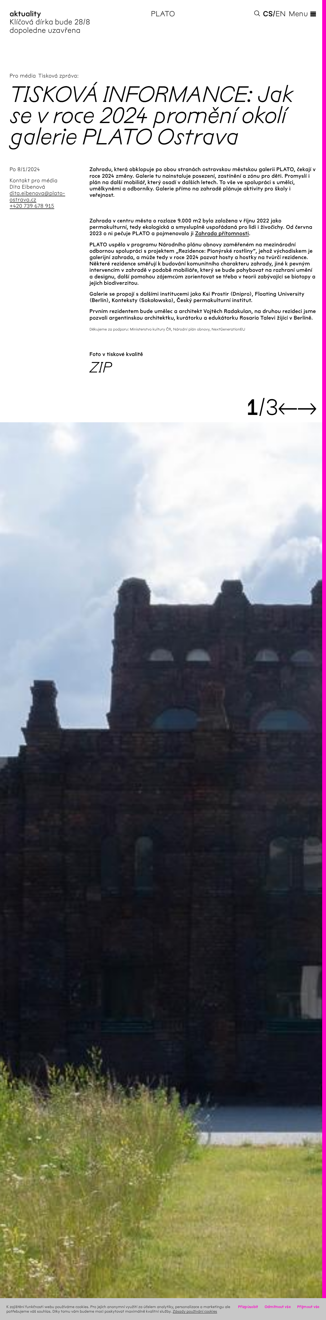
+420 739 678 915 (32, 206)
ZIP (100, 367)
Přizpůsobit (248, 1307)
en (281, 14)
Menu (302, 14)
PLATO (163, 14)
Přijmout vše (308, 1307)
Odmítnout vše (278, 1307)
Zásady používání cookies (195, 1311)
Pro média (23, 76)
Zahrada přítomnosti (222, 233)
